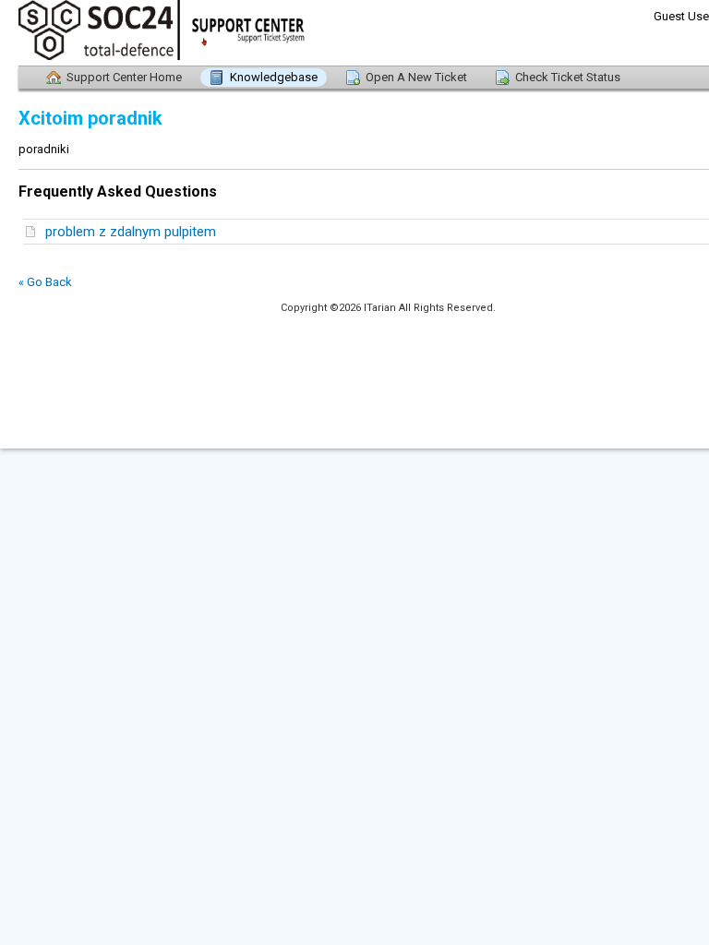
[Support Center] (120, 33)
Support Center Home (124, 77)
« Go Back (45, 282)
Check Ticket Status (567, 77)
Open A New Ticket (416, 77)
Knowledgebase (274, 77)
